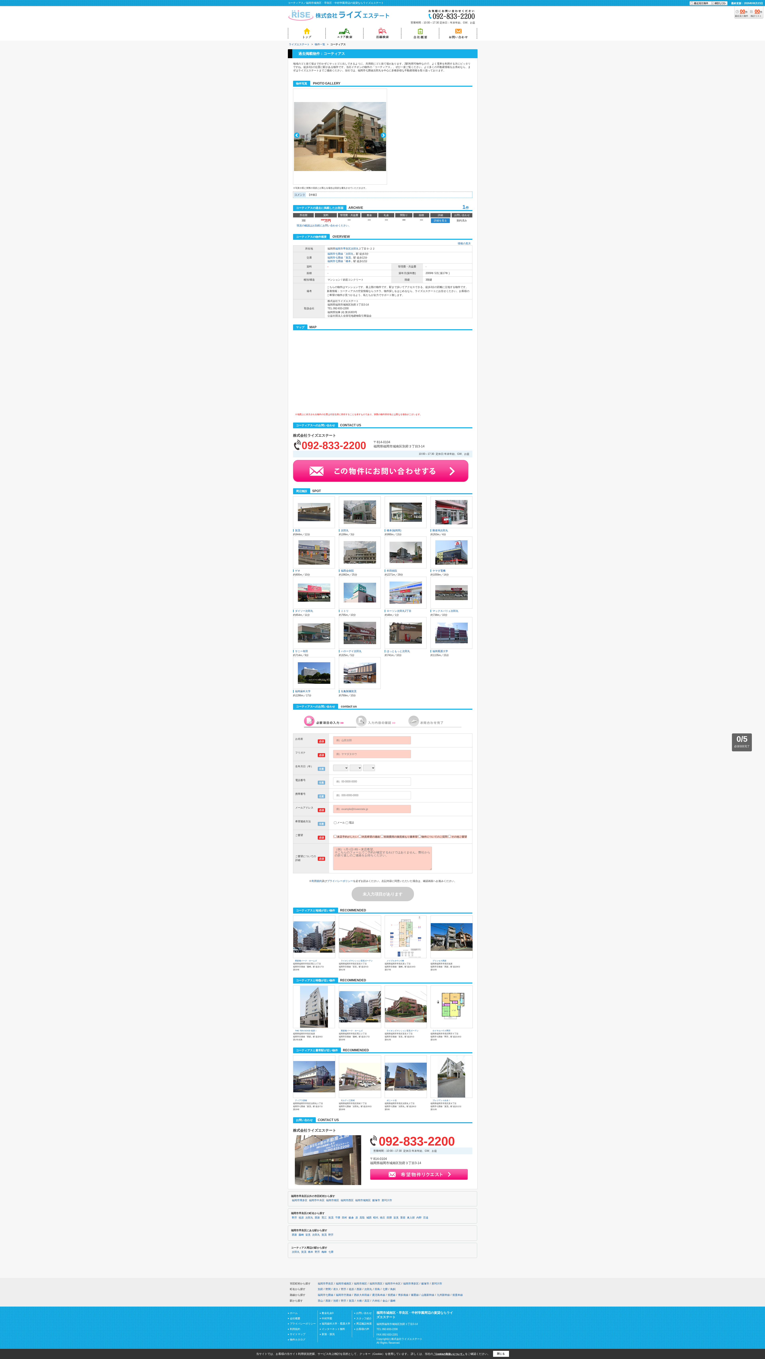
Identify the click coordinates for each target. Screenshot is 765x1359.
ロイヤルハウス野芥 (441, 1031)
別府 (320, 1289)
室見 (396, 1217)
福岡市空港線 (343, 1294)
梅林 (324, 1252)
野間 (328, 1289)
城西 (369, 1217)
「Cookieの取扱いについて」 (449, 1354)
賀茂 (348, 257)
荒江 (324, 1217)
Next (383, 135)
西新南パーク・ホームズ (306, 961)
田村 (344, 1217)
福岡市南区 (332, 1200)
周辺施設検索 (364, 1323)
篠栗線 (415, 1294)
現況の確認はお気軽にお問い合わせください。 (324, 225)
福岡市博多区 (299, 1200)
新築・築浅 (328, 1334)
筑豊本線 (457, 1294)
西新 (317, 1217)
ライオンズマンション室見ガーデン (357, 961)
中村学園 (327, 1318)
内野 (419, 1217)
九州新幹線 (443, 1294)
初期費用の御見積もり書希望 (401, 836)
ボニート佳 (392, 1100)
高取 (362, 1217)
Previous (296, 135)
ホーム (294, 1313)
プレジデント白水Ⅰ (441, 1100)
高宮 (367, 1300)
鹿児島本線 (378, 1294)
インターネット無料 (333, 1329)
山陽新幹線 (427, 1294)
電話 (351, 822)
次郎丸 (355, 248)
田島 (377, 1289)
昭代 (375, 1217)
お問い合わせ (364, 1313)
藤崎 (301, 1234)
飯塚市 (376, 1200)
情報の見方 (464, 243)
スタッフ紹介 (364, 1318)
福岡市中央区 (317, 1200)
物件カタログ (297, 1339)
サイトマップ (297, 1334)
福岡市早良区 (343, 248)
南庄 (382, 1217)
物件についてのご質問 (434, 836)
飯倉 (351, 1217)
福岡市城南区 (363, 1200)
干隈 (337, 1217)
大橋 (359, 1300)
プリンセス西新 (439, 961)
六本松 (376, 1300)
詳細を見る (440, 220)
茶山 (320, 1300)
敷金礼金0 (327, 1313)
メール (341, 822)
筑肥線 (391, 1294)
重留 (402, 1217)
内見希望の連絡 (371, 836)
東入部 (411, 1217)
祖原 (301, 1217)
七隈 (330, 1252)
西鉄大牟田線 (362, 1294)
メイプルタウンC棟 (395, 961)
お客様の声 (362, 1329)
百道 (425, 1217)
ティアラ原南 (301, 1100)
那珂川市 (387, 1200)
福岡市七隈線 (335, 253)
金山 (385, 1300)
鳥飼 (392, 1289)
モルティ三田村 (348, 1100)
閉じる (501, 1353)
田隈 (389, 1217)
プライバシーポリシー (340, 880)
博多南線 (403, 1294)
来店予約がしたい (347, 836)
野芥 (294, 1217)
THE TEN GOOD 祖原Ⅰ (306, 1031)
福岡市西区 (347, 1200)
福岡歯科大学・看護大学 (336, 1323)
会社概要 (295, 1318)
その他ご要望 (459, 836)
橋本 (348, 261)
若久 (335, 1289)
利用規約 (317, 880)
